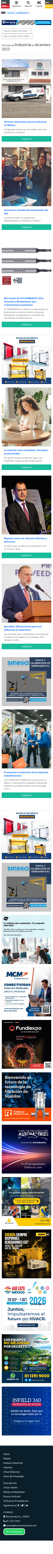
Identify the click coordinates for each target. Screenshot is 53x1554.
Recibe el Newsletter (14, 1492)
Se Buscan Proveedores (15, 1500)
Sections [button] (16, 6)
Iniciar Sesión (10, 1487)
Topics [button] (39, 6)
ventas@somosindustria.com (21, 1525)
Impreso (7, 1467)
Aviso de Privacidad (13, 1476)
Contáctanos (15, 1531)
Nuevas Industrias (13, 1462)
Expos (6, 1454)
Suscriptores (10, 1483)
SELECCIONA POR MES (15, 31)
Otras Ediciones (11, 1471)
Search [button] (28, 6)
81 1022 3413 (13, 1521)
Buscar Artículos (12, 1496)
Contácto (8, 1512)
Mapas (7, 1458)
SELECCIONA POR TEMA (16, 36)
